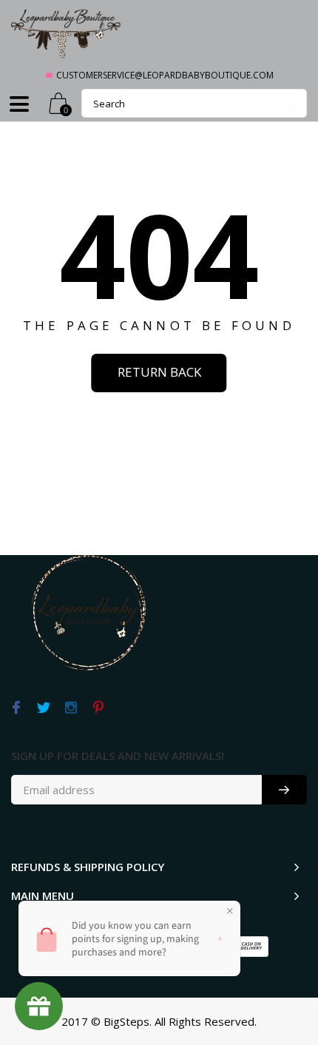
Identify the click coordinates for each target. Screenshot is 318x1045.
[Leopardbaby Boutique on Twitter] (43, 708)
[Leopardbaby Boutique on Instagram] (70, 708)
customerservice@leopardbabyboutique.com (165, 75)
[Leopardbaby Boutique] (66, 32)
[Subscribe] (284, 789)
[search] (194, 103)
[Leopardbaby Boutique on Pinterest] (98, 708)
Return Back (159, 371)
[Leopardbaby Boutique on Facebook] (16, 708)
